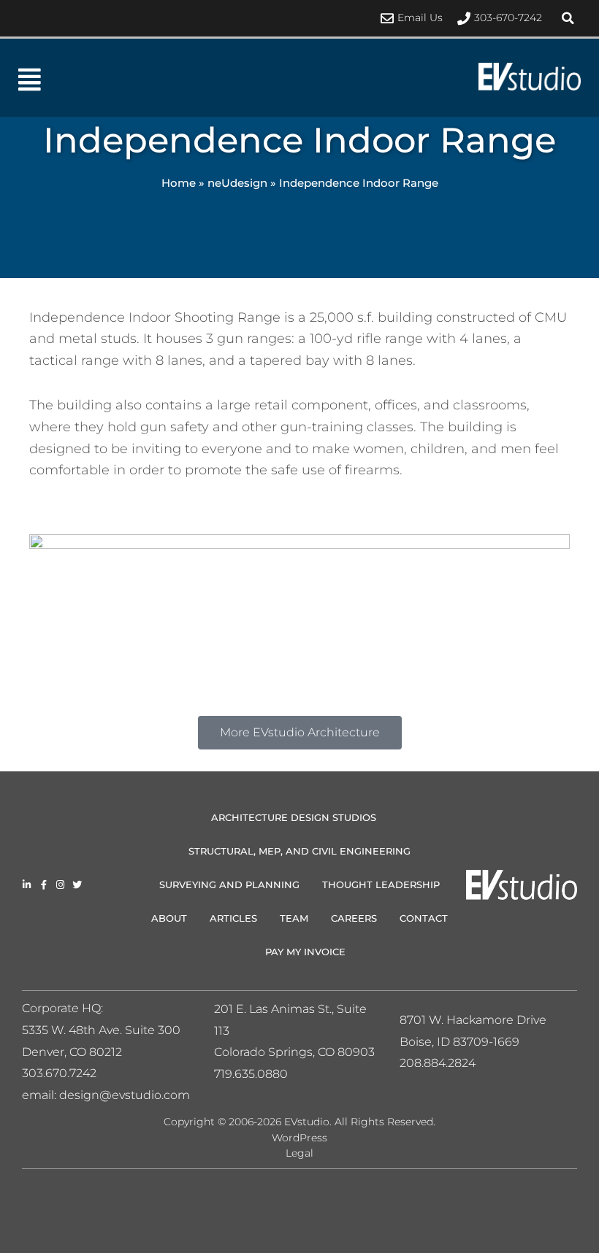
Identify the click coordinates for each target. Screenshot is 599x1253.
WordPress (299, 1137)
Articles (233, 918)
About (169, 918)
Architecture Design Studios (293, 817)
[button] (568, 18)
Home (178, 183)
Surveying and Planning (229, 884)
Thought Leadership (381, 884)
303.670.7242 (59, 1073)
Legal (299, 1153)
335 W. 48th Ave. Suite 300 (105, 1030)
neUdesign (237, 183)
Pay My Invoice (305, 951)
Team (294, 918)
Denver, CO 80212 (72, 1052)
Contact (424, 918)
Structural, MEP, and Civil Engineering (299, 851)
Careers (354, 918)
